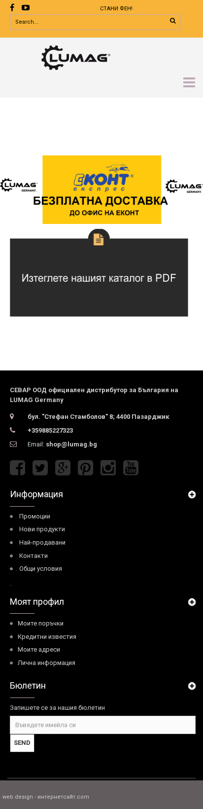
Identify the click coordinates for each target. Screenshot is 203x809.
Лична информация (46, 662)
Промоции (34, 516)
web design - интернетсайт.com (45, 797)
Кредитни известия (47, 636)
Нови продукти (42, 529)
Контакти (33, 555)
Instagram (108, 468)
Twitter (40, 468)
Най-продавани (42, 542)
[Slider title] (101, 189)
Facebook (17, 468)
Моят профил (37, 601)
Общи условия (40, 568)
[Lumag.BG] (103, 57)
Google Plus (62, 468)
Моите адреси (39, 649)
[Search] (172, 21)
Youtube (130, 468)
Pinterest (85, 468)
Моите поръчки (41, 623)
